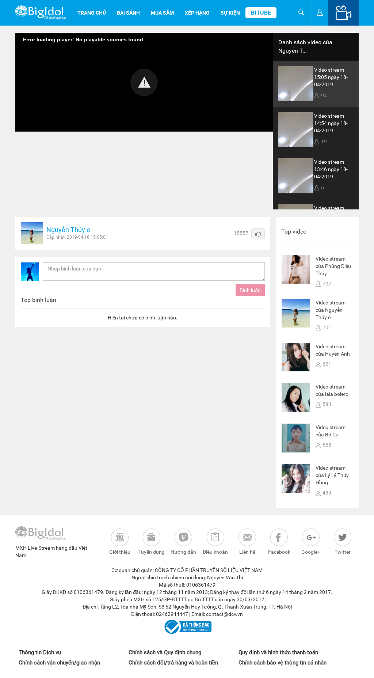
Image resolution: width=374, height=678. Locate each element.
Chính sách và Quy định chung (165, 652)
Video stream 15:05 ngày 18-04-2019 (331, 77)
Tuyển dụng (151, 552)
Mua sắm (162, 13)
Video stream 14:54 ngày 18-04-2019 (331, 123)
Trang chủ (91, 13)
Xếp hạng (197, 13)
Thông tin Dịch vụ (40, 652)
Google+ (310, 552)
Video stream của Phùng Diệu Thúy (333, 266)
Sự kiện (230, 13)
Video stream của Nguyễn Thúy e (331, 310)
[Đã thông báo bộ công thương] (187, 626)
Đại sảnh (128, 13)
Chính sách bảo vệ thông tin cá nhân (282, 662)
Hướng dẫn (183, 552)
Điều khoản (215, 552)
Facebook (279, 552)
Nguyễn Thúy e (68, 230)
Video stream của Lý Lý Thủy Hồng (332, 475)
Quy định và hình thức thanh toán (278, 652)
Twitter (343, 552)
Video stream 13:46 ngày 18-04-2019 (331, 169)
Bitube (261, 12)
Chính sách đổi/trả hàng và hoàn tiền (173, 662)
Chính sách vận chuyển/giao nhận (59, 662)
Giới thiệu (119, 552)
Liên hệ (247, 552)
